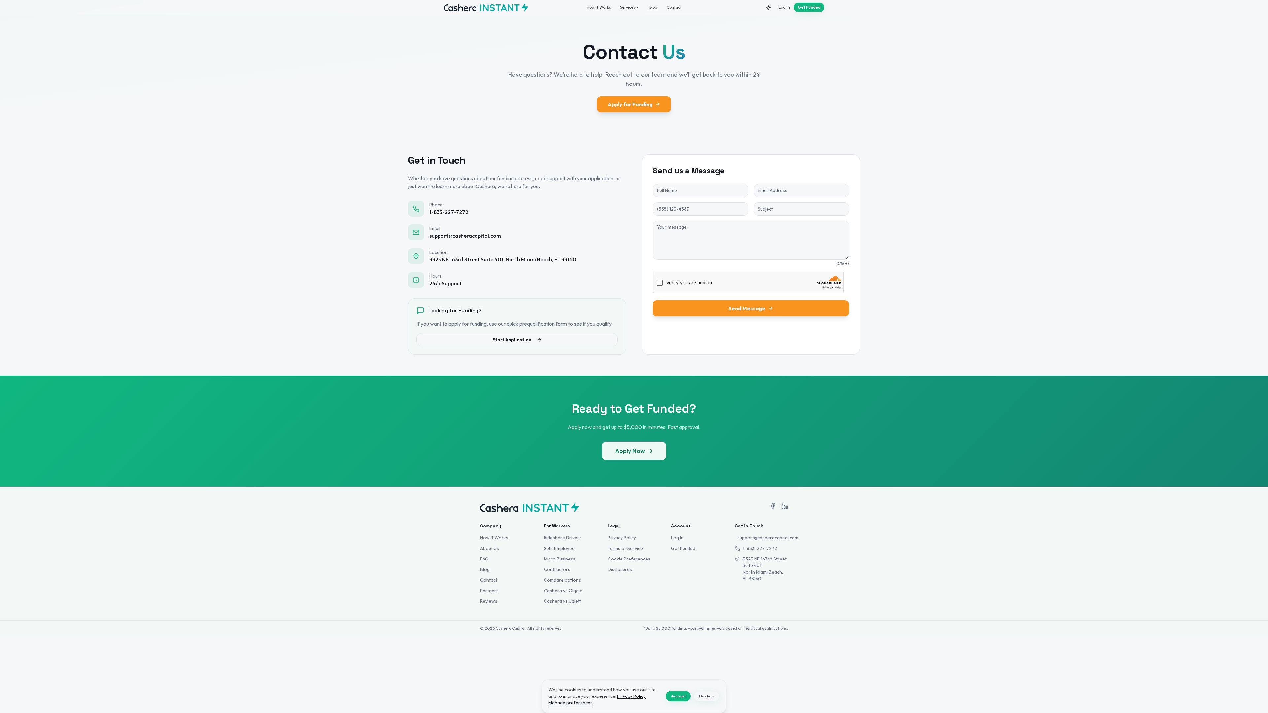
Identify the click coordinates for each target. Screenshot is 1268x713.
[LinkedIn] (784, 506)
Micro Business (559, 559)
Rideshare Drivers (562, 538)
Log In (784, 7)
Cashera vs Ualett (562, 601)
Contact (674, 7)
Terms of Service (625, 548)
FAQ (484, 559)
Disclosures (620, 569)
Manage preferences (570, 703)
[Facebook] (772, 506)
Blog (653, 7)
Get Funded (809, 7)
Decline (706, 696)
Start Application (512, 340)
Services (627, 7)
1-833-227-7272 (760, 548)
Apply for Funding (630, 104)
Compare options (562, 580)
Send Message (746, 308)
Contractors (557, 569)
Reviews (488, 601)
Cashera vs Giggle (563, 591)
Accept (678, 696)
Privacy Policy (622, 538)
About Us (489, 548)
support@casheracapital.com (762, 538)
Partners (489, 591)
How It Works (599, 7)
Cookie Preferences (629, 559)
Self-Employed (559, 548)
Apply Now (630, 451)
